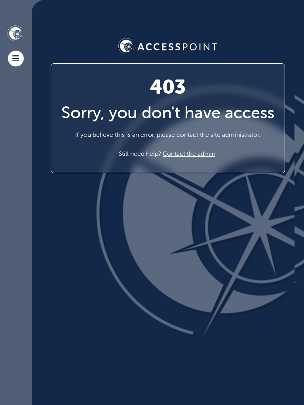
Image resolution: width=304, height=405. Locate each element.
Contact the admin (189, 153)
